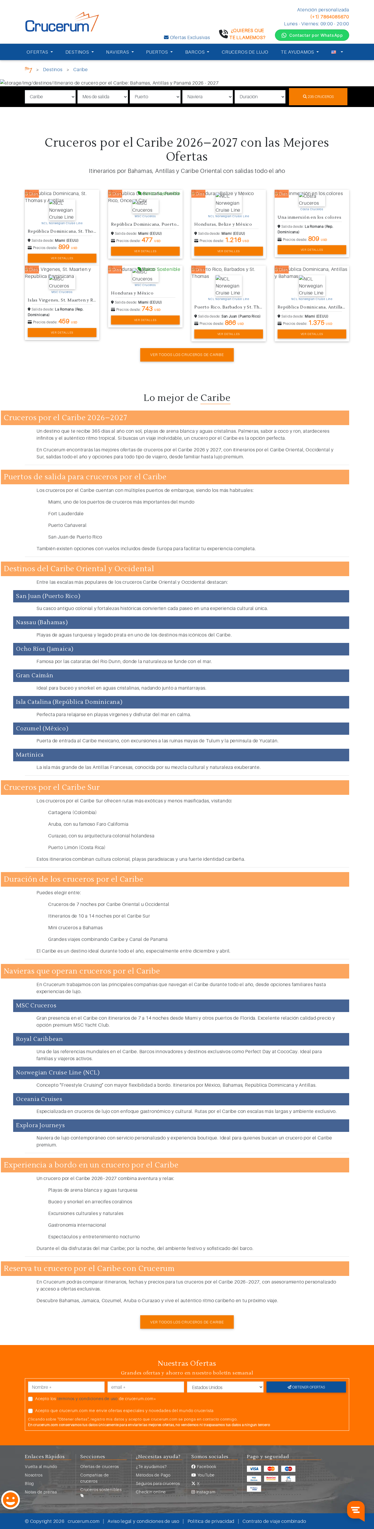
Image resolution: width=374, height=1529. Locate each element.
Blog (29, 1483)
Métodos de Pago (153, 1474)
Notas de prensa (41, 1491)
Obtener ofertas (308, 1387)
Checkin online (151, 1491)
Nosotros (33, 1474)
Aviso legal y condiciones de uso (143, 1521)
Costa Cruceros (311, 209)
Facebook (206, 1466)
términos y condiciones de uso (87, 1398)
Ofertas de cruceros (99, 1466)
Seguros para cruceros (158, 1483)
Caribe (80, 69)
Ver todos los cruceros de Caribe (187, 354)
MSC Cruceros (145, 216)
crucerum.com (84, 1521)
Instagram (205, 1491)
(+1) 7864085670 (329, 17)
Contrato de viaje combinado (274, 1521)
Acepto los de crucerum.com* (95, 1398)
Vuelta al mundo (41, 1466)
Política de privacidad (211, 1521)
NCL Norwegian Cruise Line (62, 223)
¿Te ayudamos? (151, 1466)
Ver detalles (62, 258)
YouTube (205, 1474)
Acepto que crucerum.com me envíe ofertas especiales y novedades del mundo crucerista (124, 1410)
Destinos (52, 69)
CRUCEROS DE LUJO (245, 52)
